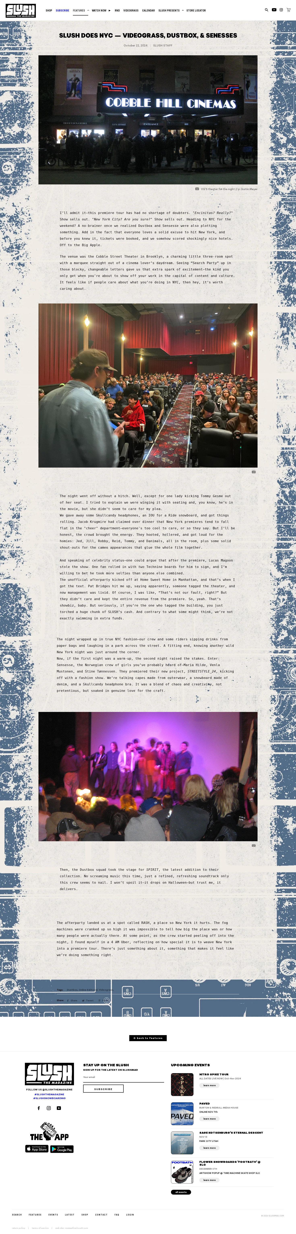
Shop (49, 10)
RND (117, 10)
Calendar (148, 10)
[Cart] (289, 10)
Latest (70, 1214)
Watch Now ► (101, 10)
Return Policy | (21, 1228)
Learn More (209, 1085)
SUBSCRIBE (62, 10)
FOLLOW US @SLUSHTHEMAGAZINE (49, 1089)
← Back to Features (148, 1038)
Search (17, 1214)
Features (80, 10)
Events (53, 1214)
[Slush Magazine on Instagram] (49, 1108)
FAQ (117, 1214)
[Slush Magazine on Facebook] (39, 1108)
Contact (101, 1214)
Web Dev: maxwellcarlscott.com (71, 1228)
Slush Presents (170, 10)
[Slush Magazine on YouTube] (59, 1108)
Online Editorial (88, 990)
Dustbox (72, 990)
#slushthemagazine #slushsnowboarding (49, 1096)
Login (130, 1214)
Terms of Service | (43, 1228)
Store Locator (196, 10)
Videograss (131, 10)
